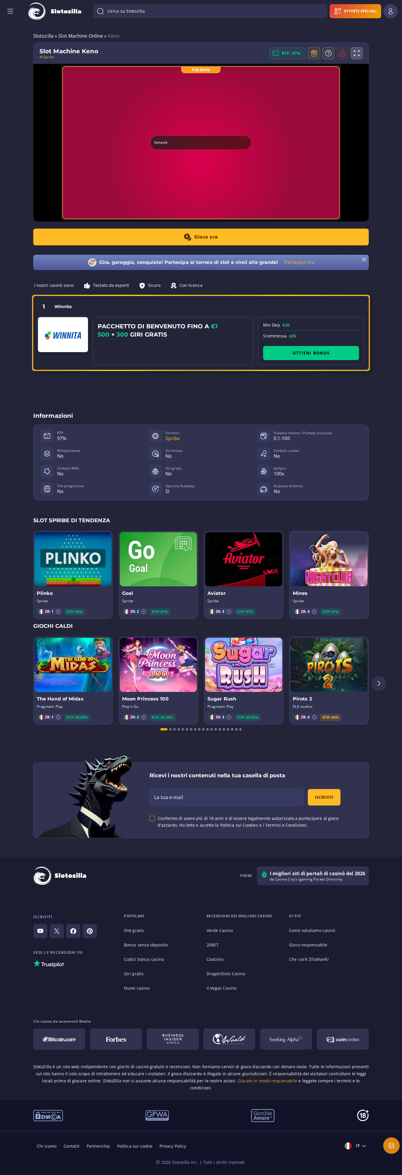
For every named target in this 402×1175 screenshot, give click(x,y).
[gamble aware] (263, 1115)
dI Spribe (46, 57)
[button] (58, 612)
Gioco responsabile (308, 945)
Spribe (172, 438)
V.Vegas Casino (221, 988)
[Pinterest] (90, 931)
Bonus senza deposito (146, 945)
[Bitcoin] (59, 1039)
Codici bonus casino (144, 959)
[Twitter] (57, 931)
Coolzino (215, 959)
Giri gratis (134, 973)
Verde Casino (220, 930)
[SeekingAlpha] (286, 1039)
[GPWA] (157, 1115)
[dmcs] (48, 1115)
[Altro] (391, 1145)
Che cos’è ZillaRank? (309, 959)
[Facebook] (73, 931)
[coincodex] (343, 1039)
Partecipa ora (299, 262)
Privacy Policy (173, 1146)
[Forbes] (116, 1039)
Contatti (71, 1146)
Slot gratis (134, 930)
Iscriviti (324, 797)
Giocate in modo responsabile (268, 1081)
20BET (213, 945)
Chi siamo (47, 1146)
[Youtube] (40, 931)
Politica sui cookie (134, 1146)
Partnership (98, 1146)
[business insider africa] (173, 1039)
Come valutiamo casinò (312, 930)
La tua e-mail (168, 797)
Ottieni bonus (311, 353)
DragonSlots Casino (226, 973)
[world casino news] (229, 1039)
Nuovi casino (136, 988)
